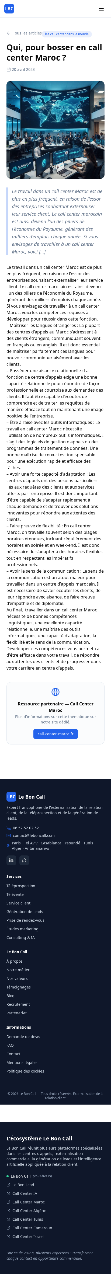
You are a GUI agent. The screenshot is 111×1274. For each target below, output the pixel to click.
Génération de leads (24, 911)
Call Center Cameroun (32, 1227)
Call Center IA (24, 1193)
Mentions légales (21, 1062)
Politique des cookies (25, 1071)
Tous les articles (27, 33)
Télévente (15, 894)
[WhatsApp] (24, 860)
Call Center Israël (28, 1236)
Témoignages (18, 987)
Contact (13, 1053)
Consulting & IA (20, 937)
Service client (18, 903)
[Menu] (101, 8)
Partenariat (16, 1012)
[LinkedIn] (11, 860)
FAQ (10, 1045)
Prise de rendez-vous (25, 920)
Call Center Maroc (28, 1202)
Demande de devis (23, 1036)
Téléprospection (20, 885)
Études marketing (22, 928)
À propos (14, 961)
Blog (10, 995)
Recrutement (18, 1004)
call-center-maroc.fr (56, 733)
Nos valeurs (17, 978)
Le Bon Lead (23, 1184)
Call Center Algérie (29, 1210)
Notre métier (18, 969)
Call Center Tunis (27, 1219)
